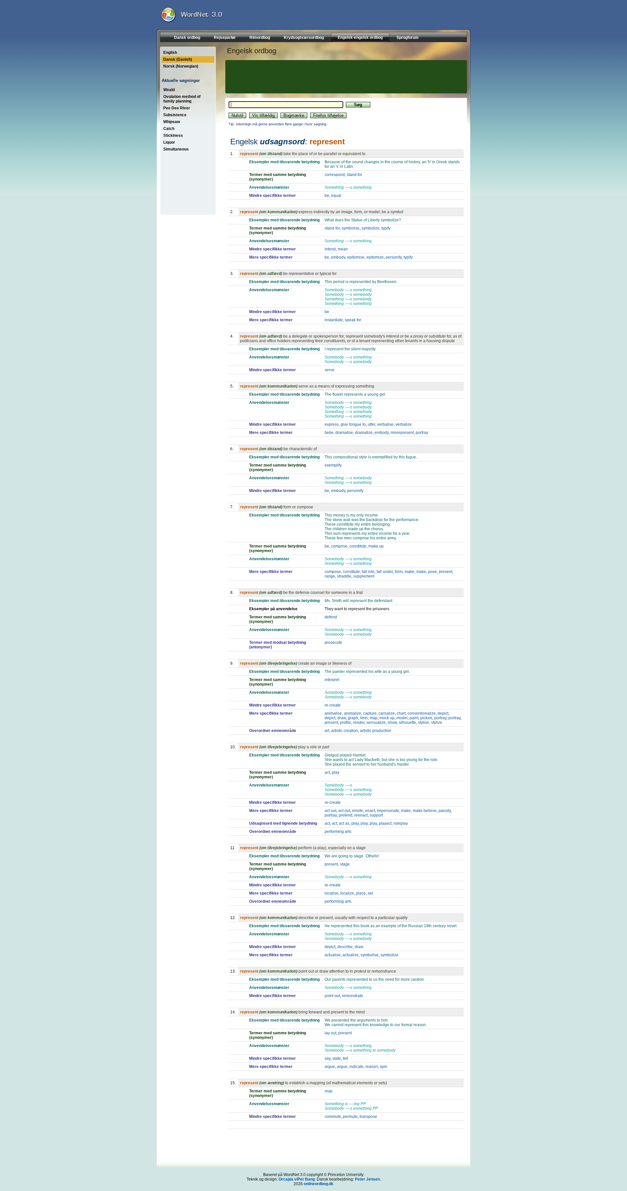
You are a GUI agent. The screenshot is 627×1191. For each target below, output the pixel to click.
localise (331, 893)
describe (345, 947)
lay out (330, 1033)
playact (385, 823)
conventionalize (422, 713)
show (392, 722)
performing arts (338, 831)
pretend (345, 815)
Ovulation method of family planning (182, 98)
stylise (423, 722)
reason (371, 1066)
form (399, 571)
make (409, 571)
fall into (368, 571)
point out (332, 995)
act (327, 772)
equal (336, 195)
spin (383, 1066)
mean (343, 249)
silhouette (407, 722)
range (330, 576)
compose (333, 571)
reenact (361, 815)
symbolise (351, 228)
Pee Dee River (176, 108)
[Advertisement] (345, 76)
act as (344, 823)
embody (338, 257)
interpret (332, 679)
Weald (169, 89)
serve (329, 370)
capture (370, 713)
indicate (356, 1066)
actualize (351, 955)
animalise (333, 713)
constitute (357, 546)
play (335, 772)
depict (443, 713)
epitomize (375, 257)
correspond (335, 174)
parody (445, 810)
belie (329, 432)
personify (394, 257)
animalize (352, 713)
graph (353, 718)
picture (426, 718)
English (170, 52)
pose (432, 571)
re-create (333, 705)
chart (401, 713)
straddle (344, 576)
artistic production (375, 730)
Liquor (169, 142)
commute (333, 1116)
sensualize (376, 722)
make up (376, 546)
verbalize (403, 424)
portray (422, 432)
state (336, 1058)
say (327, 1058)
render (358, 722)
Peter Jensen (367, 1179)
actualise (333, 955)
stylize (436, 722)
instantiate (334, 320)
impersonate (388, 810)
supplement (363, 576)
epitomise (355, 257)
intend (330, 249)
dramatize (364, 432)
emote (357, 810)
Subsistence (174, 115)
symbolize (370, 228)
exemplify (333, 465)
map (374, 718)
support (376, 815)
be (327, 195)
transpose (368, 1116)
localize (347, 893)
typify (386, 228)
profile (345, 722)
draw (341, 718)
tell (345, 1058)
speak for (353, 320)
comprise (339, 546)
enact (370, 810)
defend (331, 617)
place (361, 893)
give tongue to (353, 424)
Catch (168, 128)
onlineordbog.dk (318, 1184)
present (445, 571)
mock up (386, 718)
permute (350, 1116)
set (370, 893)
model (402, 718)
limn (364, 718)
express (332, 424)
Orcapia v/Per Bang (297, 1179)
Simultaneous (176, 149)
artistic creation (344, 730)
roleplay (401, 823)
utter (371, 424)
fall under (385, 571)
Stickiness (173, 135)
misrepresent (402, 432)
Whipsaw (171, 121)
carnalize (386, 713)
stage (345, 864)
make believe (425, 810)
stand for (354, 174)
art (327, 730)
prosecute (333, 642)
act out (330, 810)
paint (414, 718)
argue (330, 1066)
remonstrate (352, 995)
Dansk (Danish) (177, 59)
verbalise (385, 424)
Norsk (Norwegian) (180, 66)
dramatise (344, 432)
